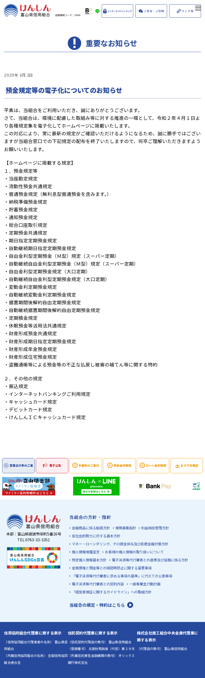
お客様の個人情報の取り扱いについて (134, 551)
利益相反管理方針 (155, 527)
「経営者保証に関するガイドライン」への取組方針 (112, 591)
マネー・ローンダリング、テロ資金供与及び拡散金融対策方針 (120, 543)
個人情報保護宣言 (86, 551)
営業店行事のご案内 (21, 468)
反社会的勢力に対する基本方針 (96, 535)
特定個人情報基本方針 (89, 559)
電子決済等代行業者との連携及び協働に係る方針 (150, 559)
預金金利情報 (122, 465)
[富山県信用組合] (43, 14)
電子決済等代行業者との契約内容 (98, 583)
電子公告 (55, 465)
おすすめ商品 (189, 465)
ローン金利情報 (156, 465)
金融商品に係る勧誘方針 (91, 527)
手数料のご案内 (88, 465)
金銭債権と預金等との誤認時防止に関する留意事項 (112, 567)
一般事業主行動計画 (144, 583)
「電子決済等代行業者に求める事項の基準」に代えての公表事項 (122, 575)
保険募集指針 (125, 527)
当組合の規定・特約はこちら (97, 605)
